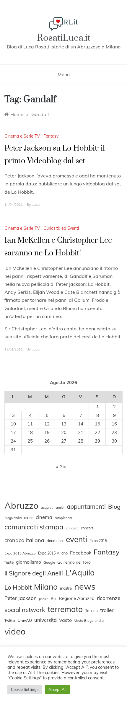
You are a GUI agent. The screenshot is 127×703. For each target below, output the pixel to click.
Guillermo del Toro (74, 562)
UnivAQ (25, 620)
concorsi (88, 528)
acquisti (47, 507)
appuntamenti (86, 506)
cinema (44, 517)
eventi (76, 539)
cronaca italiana (24, 540)
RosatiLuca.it (63, 38)
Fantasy (50, 136)
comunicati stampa (34, 527)
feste (9, 562)
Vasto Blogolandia (89, 620)
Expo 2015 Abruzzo (20, 553)
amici (60, 507)
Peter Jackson (20, 598)
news (84, 586)
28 (80, 441)
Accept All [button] (57, 689)
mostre (66, 588)
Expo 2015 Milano (53, 553)
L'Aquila (80, 572)
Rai (53, 598)
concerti (72, 528)
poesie (43, 599)
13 (63, 424)
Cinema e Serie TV (22, 136)
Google (49, 562)
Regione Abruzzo (77, 598)
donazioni (55, 540)
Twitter (9, 620)
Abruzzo (21, 505)
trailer (106, 610)
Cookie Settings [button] (24, 689)
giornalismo (28, 562)
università (45, 620)
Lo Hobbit (18, 587)
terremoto (65, 609)
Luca (36, 204)
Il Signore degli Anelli (33, 573)
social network (24, 610)
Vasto (65, 620)
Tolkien (91, 610)
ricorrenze (109, 598)
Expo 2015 (98, 540)
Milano (46, 587)
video (14, 631)
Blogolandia (13, 518)
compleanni (63, 518)
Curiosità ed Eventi (61, 228)
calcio (28, 517)
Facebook (80, 553)
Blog (114, 506)
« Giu (61, 466)
